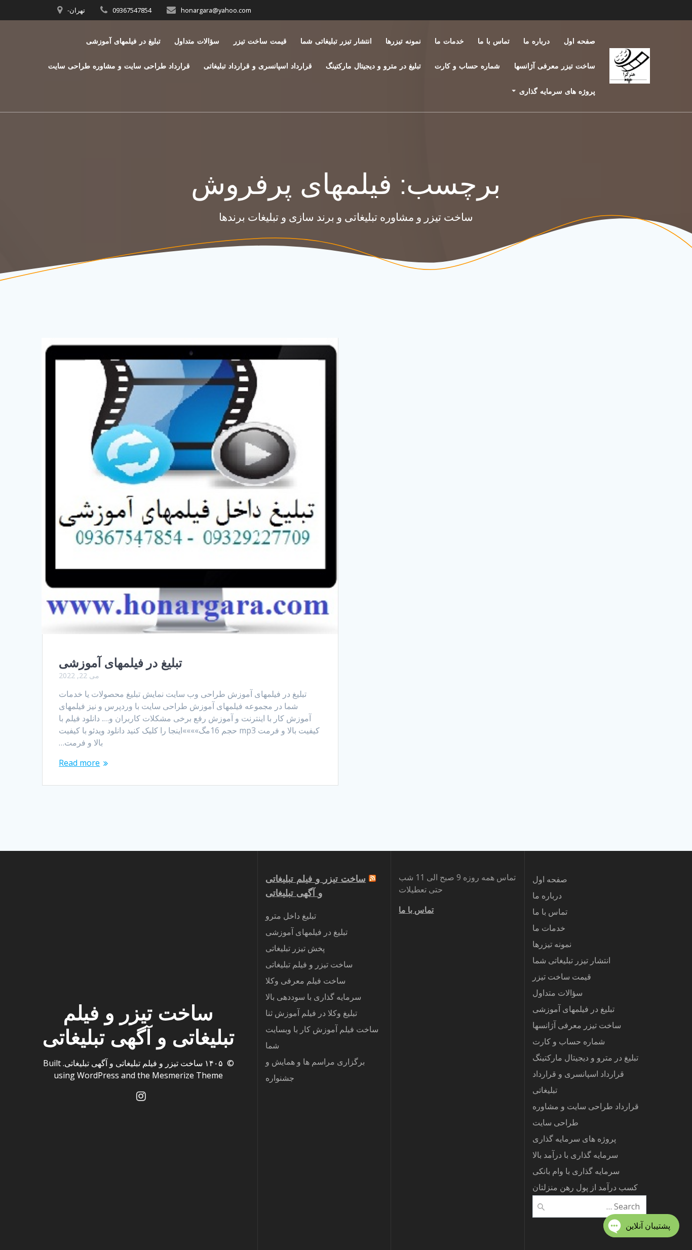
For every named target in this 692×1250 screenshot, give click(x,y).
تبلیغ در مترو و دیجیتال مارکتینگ (373, 65)
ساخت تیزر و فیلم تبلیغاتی (309, 964)
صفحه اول (579, 41)
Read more (79, 762)
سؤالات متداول (196, 41)
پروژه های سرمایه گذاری (557, 91)
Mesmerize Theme (187, 1075)
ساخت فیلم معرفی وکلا (305, 980)
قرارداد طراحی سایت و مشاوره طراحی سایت (119, 65)
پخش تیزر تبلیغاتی (295, 948)
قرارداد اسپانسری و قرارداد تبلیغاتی (258, 65)
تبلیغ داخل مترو (290, 915)
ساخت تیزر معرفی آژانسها (554, 65)
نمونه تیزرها (403, 41)
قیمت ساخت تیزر (260, 41)
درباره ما (536, 41)
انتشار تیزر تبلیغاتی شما (336, 41)
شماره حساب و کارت (467, 65)
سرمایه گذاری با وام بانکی (576, 1171)
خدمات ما (449, 41)
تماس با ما (494, 41)
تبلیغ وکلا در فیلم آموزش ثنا (311, 1013)
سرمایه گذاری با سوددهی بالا (313, 996)
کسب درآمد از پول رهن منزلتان (585, 1187)
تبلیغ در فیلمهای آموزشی (123, 41)
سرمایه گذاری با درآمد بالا (575, 1154)
